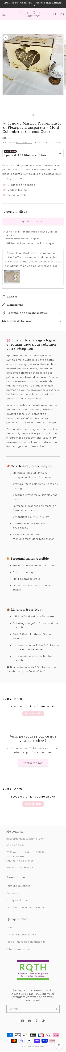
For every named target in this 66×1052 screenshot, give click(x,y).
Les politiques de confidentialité (26, 941)
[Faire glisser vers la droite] (40, 115)
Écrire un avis (33, 713)
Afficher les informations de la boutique (30, 243)
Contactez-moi (33, 763)
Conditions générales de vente (25, 907)
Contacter (12, 893)
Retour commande (18, 949)
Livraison (11, 927)
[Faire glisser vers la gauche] (25, 115)
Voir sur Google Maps (19, 867)
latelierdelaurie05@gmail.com (25, 838)
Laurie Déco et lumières (35, 1046)
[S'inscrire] (55, 1009)
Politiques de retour (18, 900)
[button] (4, 14)
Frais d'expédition (24, 142)
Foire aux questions (18, 885)
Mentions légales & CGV (21, 934)
